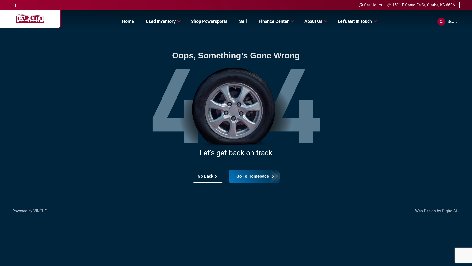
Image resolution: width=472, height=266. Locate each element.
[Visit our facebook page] (15, 5)
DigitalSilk (451, 211)
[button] (448, 22)
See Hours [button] (373, 5)
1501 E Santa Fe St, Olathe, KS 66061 (424, 5)
